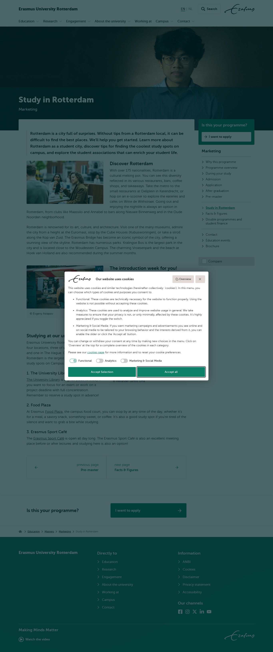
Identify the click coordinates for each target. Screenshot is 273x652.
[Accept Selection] (200, 279)
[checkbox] (80, 361)
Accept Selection (102, 371)
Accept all (171, 371)
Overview (185, 279)
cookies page (95, 352)
